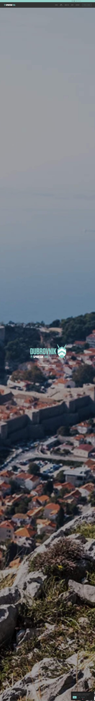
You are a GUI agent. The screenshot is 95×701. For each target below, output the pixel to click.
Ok (74, 697)
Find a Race (86, 4)
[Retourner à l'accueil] (10, 5)
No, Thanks (82, 697)
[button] (61, 5)
